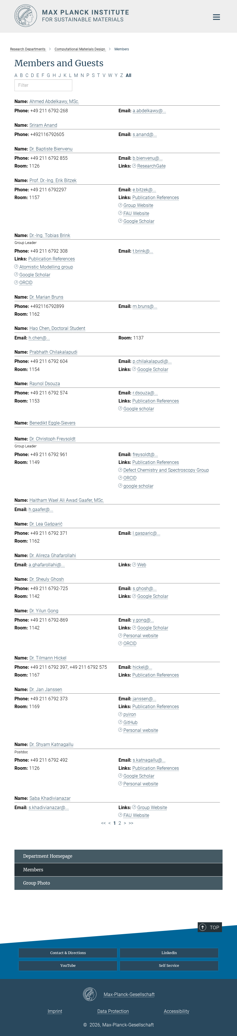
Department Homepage (47, 856)
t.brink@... (143, 251)
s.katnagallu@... (149, 760)
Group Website (138, 205)
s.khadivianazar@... (49, 807)
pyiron (129, 714)
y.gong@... (143, 620)
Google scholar (138, 409)
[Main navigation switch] (216, 17)
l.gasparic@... (146, 533)
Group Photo (36, 883)
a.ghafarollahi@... (47, 564)
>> (131, 823)
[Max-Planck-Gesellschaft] (93, 995)
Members (33, 869)
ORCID (25, 282)
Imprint (55, 1011)
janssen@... (144, 698)
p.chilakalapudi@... (152, 361)
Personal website (140, 635)
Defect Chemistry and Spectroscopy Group (166, 470)
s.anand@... (145, 134)
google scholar (138, 486)
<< (103, 823)
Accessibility (176, 1011)
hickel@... (142, 667)
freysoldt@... (145, 454)
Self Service (169, 965)
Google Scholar (138, 221)
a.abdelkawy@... (149, 110)
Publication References (155, 197)
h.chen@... (39, 338)
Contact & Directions (68, 953)
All (128, 75)
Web (141, 564)
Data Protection (113, 1011)
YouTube (68, 965)
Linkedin (169, 953)
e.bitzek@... (144, 189)
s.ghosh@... (145, 588)
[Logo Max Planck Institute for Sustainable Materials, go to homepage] (108, 15)
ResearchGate (151, 166)
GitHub (130, 722)
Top (214, 927)
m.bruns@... (145, 306)
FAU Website (136, 213)
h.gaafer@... (41, 509)
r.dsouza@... (145, 393)
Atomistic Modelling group (46, 267)
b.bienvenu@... (148, 158)
